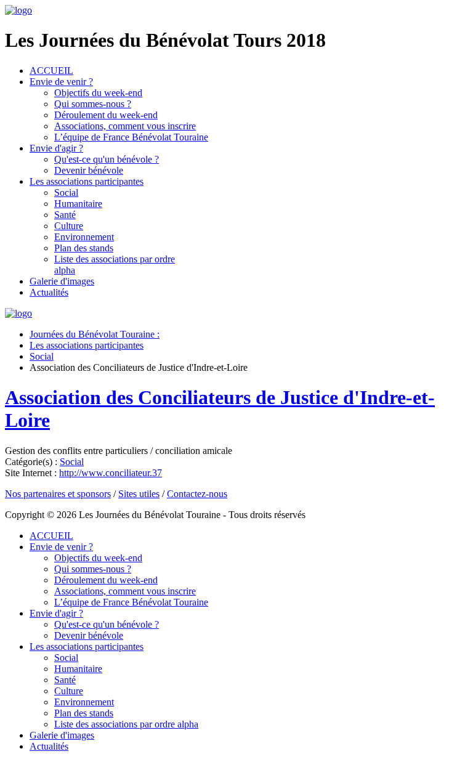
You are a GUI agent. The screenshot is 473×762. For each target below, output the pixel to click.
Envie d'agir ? (56, 148)
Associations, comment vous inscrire (125, 126)
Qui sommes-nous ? (92, 104)
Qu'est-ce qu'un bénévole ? (106, 159)
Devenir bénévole (88, 170)
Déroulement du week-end (106, 115)
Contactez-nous (197, 493)
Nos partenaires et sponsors (58, 493)
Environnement (84, 237)
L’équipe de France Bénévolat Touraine (131, 137)
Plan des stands (83, 248)
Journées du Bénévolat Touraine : (95, 334)
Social (66, 192)
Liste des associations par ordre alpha (126, 724)
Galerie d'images (62, 281)
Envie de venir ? (61, 81)
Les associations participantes (87, 181)
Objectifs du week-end (98, 92)
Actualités (49, 292)
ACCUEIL (51, 70)
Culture (68, 226)
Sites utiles (139, 493)
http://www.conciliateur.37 (110, 473)
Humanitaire (78, 203)
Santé (65, 214)
